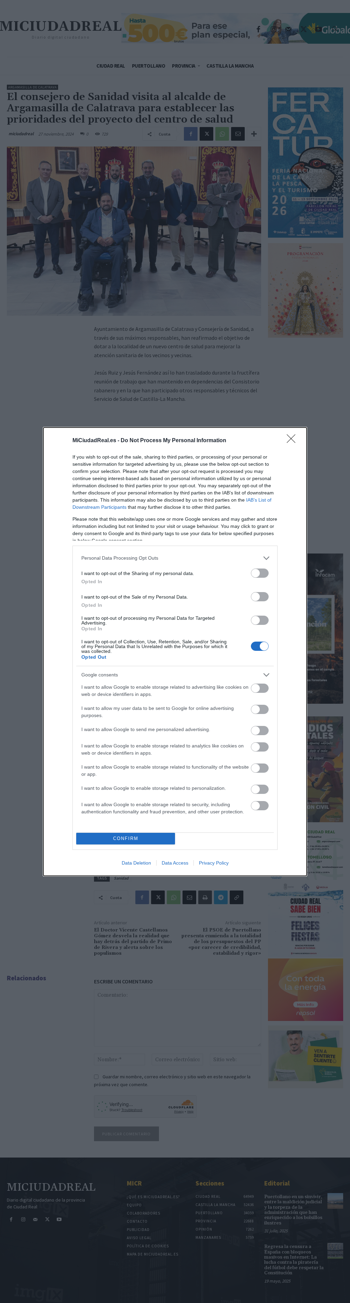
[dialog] (175, 652)
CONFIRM (125, 838)
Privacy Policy (214, 863)
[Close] (293, 440)
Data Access (175, 863)
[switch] (260, 573)
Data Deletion (136, 863)
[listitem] (175, 558)
